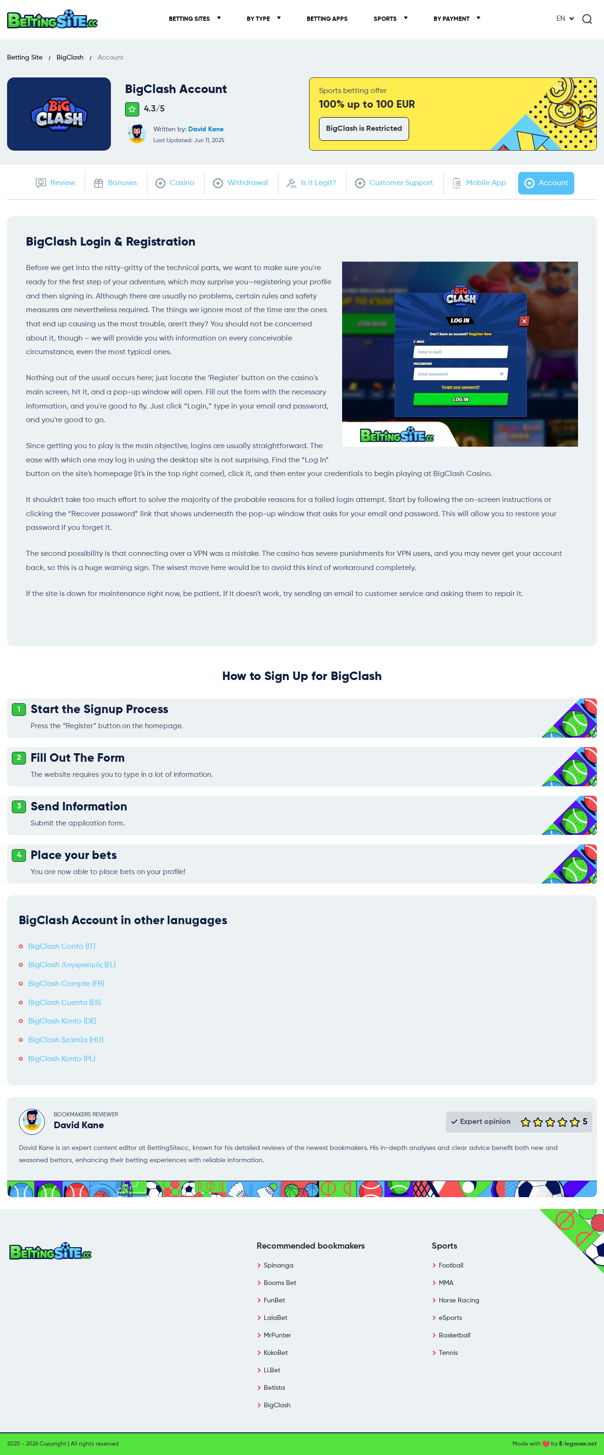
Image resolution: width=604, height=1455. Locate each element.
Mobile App (485, 183)
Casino (181, 183)
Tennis (448, 1353)
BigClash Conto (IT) (61, 947)
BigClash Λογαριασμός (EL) (72, 965)
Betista (274, 1388)
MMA (446, 1283)
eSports (450, 1318)
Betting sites (190, 19)
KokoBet (276, 1353)
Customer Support (400, 183)
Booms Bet (280, 1283)
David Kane (206, 129)
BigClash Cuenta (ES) (64, 1003)
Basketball (454, 1335)
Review (62, 183)
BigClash (277, 1405)
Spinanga (279, 1265)
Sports (386, 19)
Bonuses (121, 183)
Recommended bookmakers (311, 1246)
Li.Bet (272, 1370)
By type (259, 19)
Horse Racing (459, 1300)
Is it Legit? (317, 183)
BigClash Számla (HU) (65, 1040)
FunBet (274, 1300)
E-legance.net (578, 1444)
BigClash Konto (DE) (62, 1021)
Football (451, 1265)
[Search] (587, 19)
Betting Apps (327, 19)
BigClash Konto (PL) (61, 1059)
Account (552, 183)
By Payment (452, 19)
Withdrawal (247, 183)
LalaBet (275, 1318)
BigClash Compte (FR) (66, 984)
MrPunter (277, 1335)
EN (560, 19)
